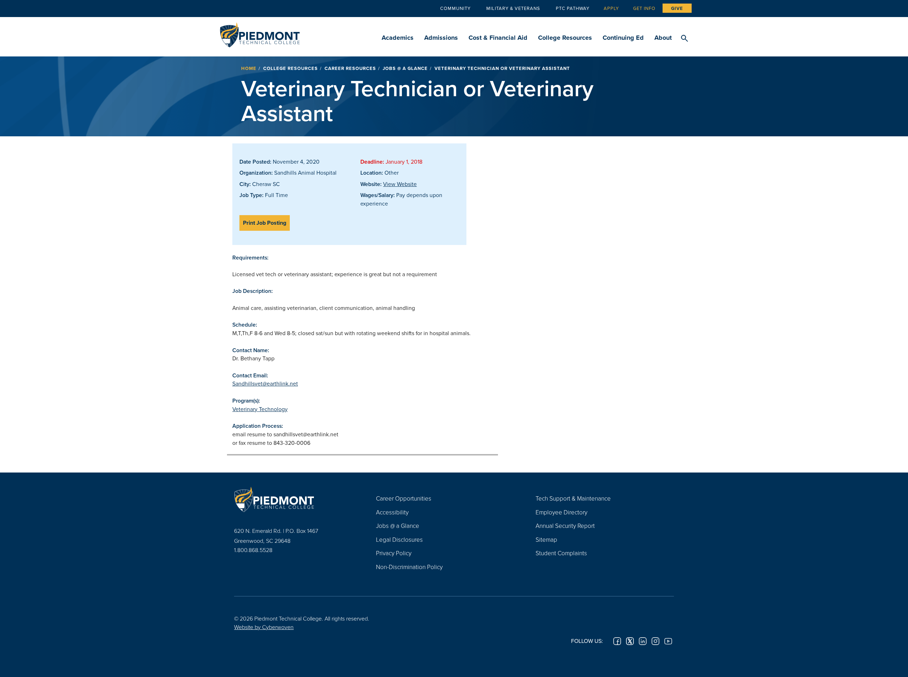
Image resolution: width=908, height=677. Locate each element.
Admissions (441, 37)
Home (248, 68)
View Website (400, 184)
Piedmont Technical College (260, 33)
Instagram (655, 641)
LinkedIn (643, 641)
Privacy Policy (393, 553)
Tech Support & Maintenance (573, 498)
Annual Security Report (565, 526)
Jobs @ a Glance (405, 68)
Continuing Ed (623, 37)
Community (455, 8)
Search (684, 39)
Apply (611, 8)
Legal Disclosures (399, 539)
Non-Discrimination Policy (409, 567)
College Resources (565, 37)
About (663, 37)
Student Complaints (561, 553)
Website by (264, 627)
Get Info (644, 8)
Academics (398, 37)
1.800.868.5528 (253, 550)
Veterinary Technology (260, 409)
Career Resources (350, 68)
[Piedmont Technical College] (294, 499)
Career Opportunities (403, 498)
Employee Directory (561, 512)
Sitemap (546, 539)
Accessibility (392, 512)
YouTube (668, 641)
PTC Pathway (572, 8)
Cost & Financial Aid (498, 37)
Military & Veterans (513, 8)
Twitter (630, 641)
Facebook (617, 641)
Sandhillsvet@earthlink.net (265, 383)
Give (677, 8)
